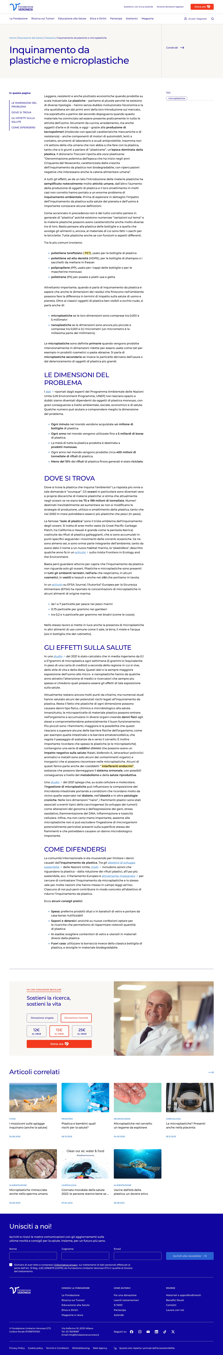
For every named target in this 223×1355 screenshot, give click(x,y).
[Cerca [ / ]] (212, 18)
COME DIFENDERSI (23, 127)
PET (87, 253)
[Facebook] (131, 1332)
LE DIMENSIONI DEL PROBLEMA (24, 104)
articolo (80, 552)
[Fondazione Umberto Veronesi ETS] (21, 7)
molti (94, 867)
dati (48, 391)
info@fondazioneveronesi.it (83, 1335)
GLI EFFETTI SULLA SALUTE (23, 120)
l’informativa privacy (66, 1264)
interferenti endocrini (117, 766)
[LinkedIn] (156, 1332)
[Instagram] (140, 1332)
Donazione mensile (76, 1017)
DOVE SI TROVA (21, 112)
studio (58, 656)
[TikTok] (165, 1332)
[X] (173, 1332)
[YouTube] (148, 1332)
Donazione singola (42, 1017)
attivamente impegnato (118, 876)
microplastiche (176, 98)
